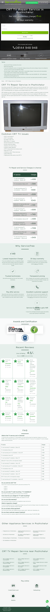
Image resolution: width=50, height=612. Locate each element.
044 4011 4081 (43, 2)
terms (31, 35)
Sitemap (8, 610)
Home (3, 81)
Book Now (25, 32)
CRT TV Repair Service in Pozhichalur (13, 81)
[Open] (2, 2)
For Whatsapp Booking (32, 2)
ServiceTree (4, 609)
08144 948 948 (26, 48)
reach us (31, 297)
